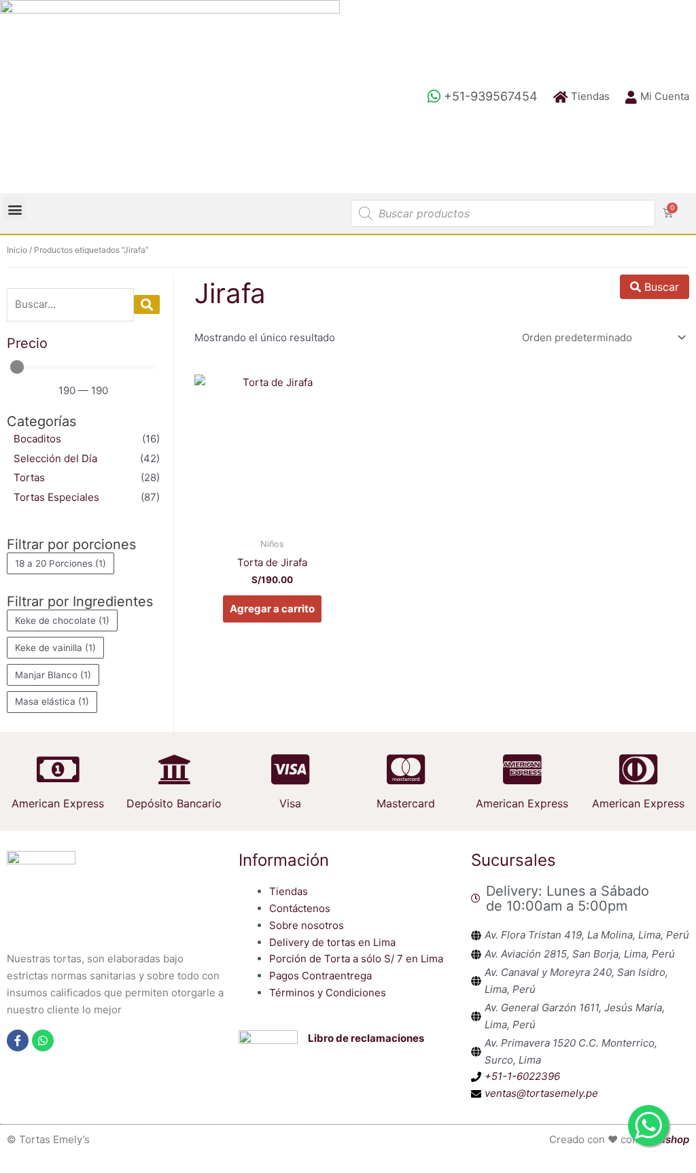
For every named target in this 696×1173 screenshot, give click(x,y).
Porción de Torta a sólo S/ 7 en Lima (356, 958)
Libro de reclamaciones (366, 1038)
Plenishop (665, 1139)
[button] (14, 209)
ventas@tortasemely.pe (541, 1093)
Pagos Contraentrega (320, 975)
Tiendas (288, 891)
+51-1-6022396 (522, 1076)
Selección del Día (55, 458)
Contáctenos (299, 908)
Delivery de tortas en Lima (332, 942)
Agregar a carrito (272, 608)
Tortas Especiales (56, 497)
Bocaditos (37, 438)
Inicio (17, 250)
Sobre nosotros (306, 925)
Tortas (29, 477)
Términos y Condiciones (327, 992)
